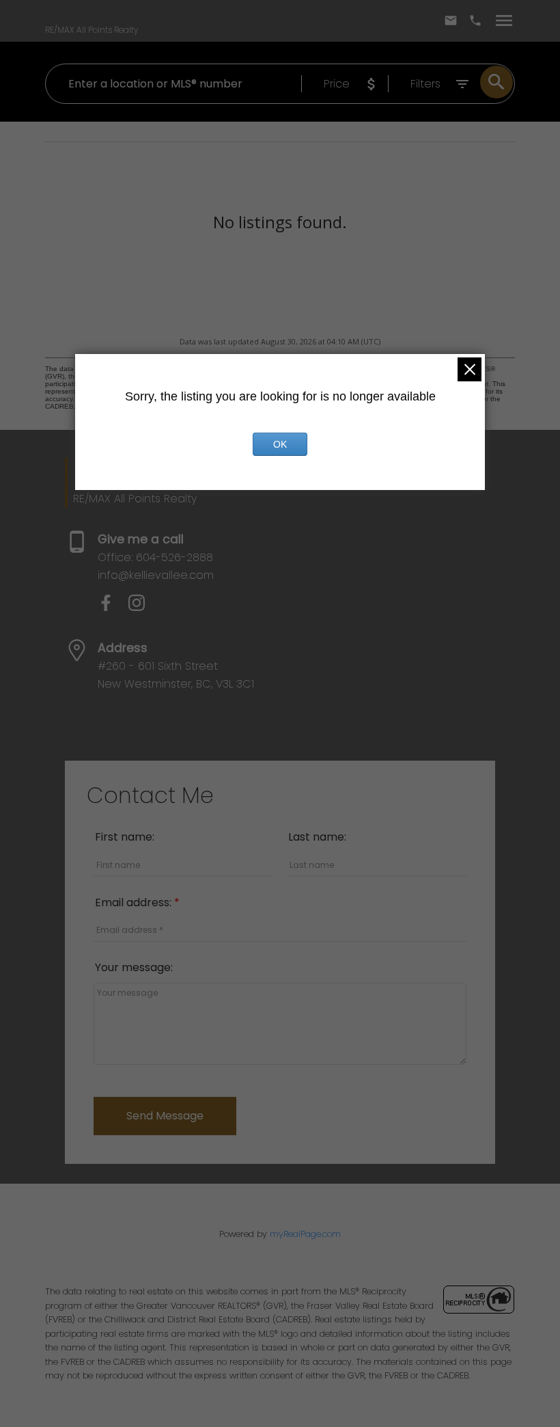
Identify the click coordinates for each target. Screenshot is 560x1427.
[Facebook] (113, 607)
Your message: (134, 967)
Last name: (317, 837)
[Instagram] (142, 607)
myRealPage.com (305, 1234)
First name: (124, 837)
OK (280, 444)
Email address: (134, 902)
